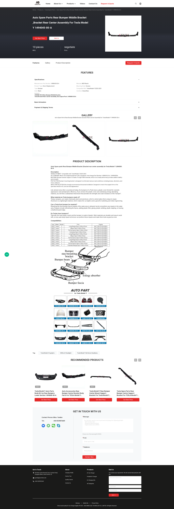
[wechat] (53, 425)
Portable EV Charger (92, 476)
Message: (86, 416)
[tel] (63, 425)
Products (40, 10)
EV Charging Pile (91, 480)
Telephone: (86, 447)
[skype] (58, 425)
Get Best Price (40, 38)
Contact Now (89, 457)
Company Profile (69, 472)
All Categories (90, 483)
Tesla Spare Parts (50, 10)
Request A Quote (133, 63)
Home (34, 10)
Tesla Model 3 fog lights (47, 353)
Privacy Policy (95, 503)
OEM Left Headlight (65, 353)
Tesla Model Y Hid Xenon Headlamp (87, 353)
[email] (43, 425)
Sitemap (78, 503)
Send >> (114, 495)
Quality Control (69, 479)
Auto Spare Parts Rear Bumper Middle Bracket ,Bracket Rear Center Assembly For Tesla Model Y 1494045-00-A (45, 395)
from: (85, 438)
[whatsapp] (48, 425)
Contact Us (68, 483)
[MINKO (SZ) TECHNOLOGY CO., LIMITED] (38, 3)
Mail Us (56, 38)
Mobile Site (85, 503)
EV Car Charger (91, 473)
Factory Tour (68, 476)
